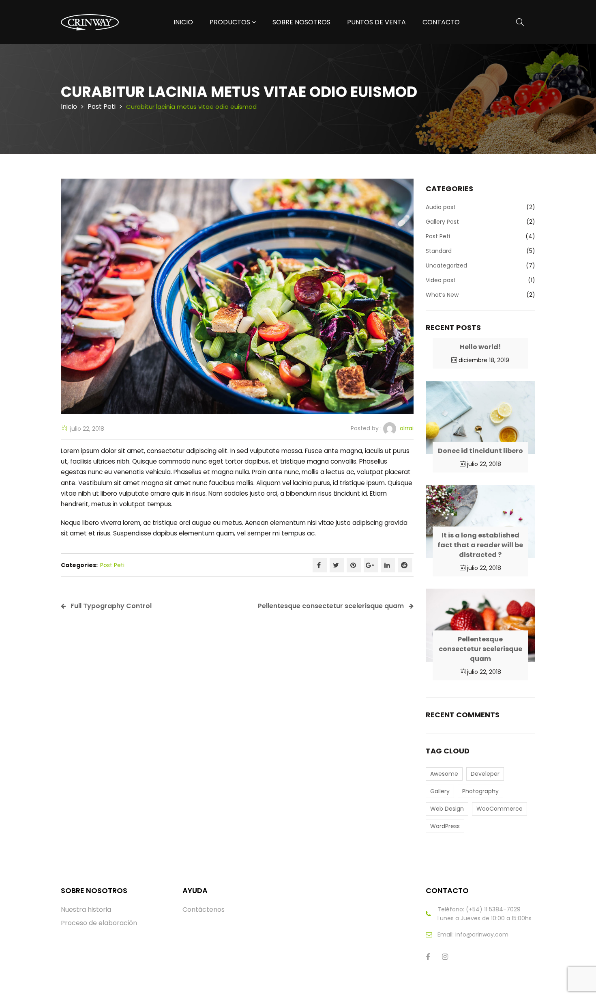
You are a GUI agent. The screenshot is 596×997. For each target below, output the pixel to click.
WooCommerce (499, 809)
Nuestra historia (86, 909)
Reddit (405, 565)
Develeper (485, 774)
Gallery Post (442, 222)
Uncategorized (446, 265)
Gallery (440, 791)
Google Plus (371, 565)
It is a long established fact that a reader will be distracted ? (480, 545)
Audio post (441, 207)
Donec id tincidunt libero (480, 450)
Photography (480, 791)
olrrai (407, 428)
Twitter (337, 565)
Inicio (69, 106)
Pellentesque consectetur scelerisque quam (480, 648)
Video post (441, 280)
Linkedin (388, 565)
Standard (439, 251)
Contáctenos (203, 909)
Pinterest (354, 565)
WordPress (445, 826)
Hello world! (480, 347)
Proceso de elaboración (99, 923)
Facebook (320, 565)
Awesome (444, 774)
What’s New (442, 295)
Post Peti (102, 106)
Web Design (447, 809)
